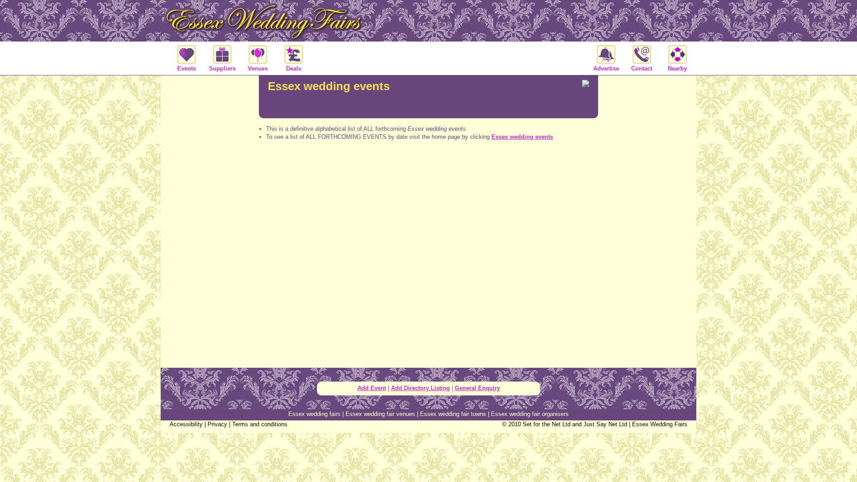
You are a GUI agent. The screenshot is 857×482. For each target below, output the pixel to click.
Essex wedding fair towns (453, 414)
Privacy (217, 424)
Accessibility (186, 424)
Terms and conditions (259, 424)
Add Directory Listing (420, 388)
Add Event (372, 388)
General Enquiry (477, 388)
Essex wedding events (522, 136)
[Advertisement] (428, 183)
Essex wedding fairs (314, 414)
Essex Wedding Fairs (659, 424)
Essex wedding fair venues (380, 414)
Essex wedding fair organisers (530, 414)
